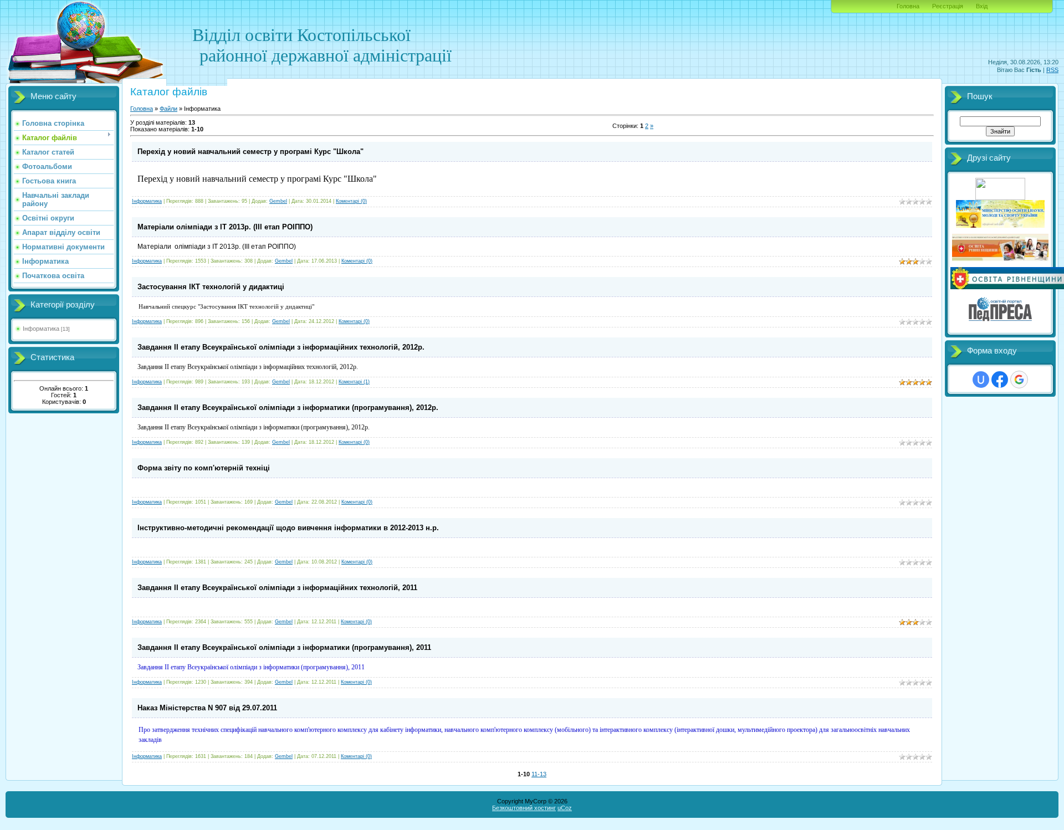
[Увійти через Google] (1019, 379)
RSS (1052, 69)
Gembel (278, 201)
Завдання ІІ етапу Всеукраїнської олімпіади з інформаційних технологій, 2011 (277, 587)
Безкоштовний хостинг (524, 808)
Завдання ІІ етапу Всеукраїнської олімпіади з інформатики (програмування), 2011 (284, 647)
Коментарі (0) (351, 201)
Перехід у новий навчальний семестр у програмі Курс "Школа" (250, 151)
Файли (168, 108)
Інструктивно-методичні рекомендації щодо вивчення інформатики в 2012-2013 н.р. (288, 528)
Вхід (982, 6)
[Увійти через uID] (981, 379)
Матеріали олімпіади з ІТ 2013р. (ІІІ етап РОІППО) (225, 227)
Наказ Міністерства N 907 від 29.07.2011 (207, 708)
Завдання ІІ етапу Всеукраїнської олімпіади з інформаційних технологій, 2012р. (280, 347)
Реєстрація (947, 6)
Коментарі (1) (354, 382)
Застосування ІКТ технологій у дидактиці (210, 287)
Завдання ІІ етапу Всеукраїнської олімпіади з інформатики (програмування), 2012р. (287, 407)
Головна (908, 6)
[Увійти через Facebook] (999, 379)
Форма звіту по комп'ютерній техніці (203, 468)
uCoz (564, 808)
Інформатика (41, 328)
